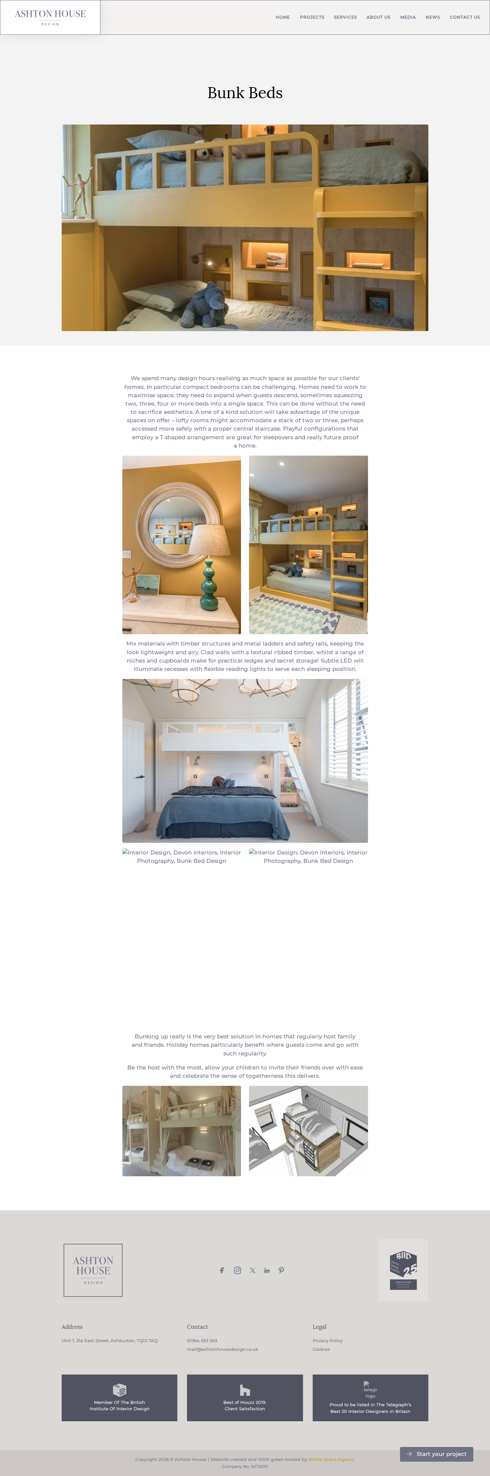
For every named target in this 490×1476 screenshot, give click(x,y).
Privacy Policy (328, 1340)
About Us (378, 17)
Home (283, 17)
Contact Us (465, 17)
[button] (437, 1454)
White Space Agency (331, 1459)
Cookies (321, 1349)
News (433, 17)
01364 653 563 (202, 1340)
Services (345, 17)
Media (408, 17)
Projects (312, 17)
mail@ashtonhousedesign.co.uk (222, 1349)
